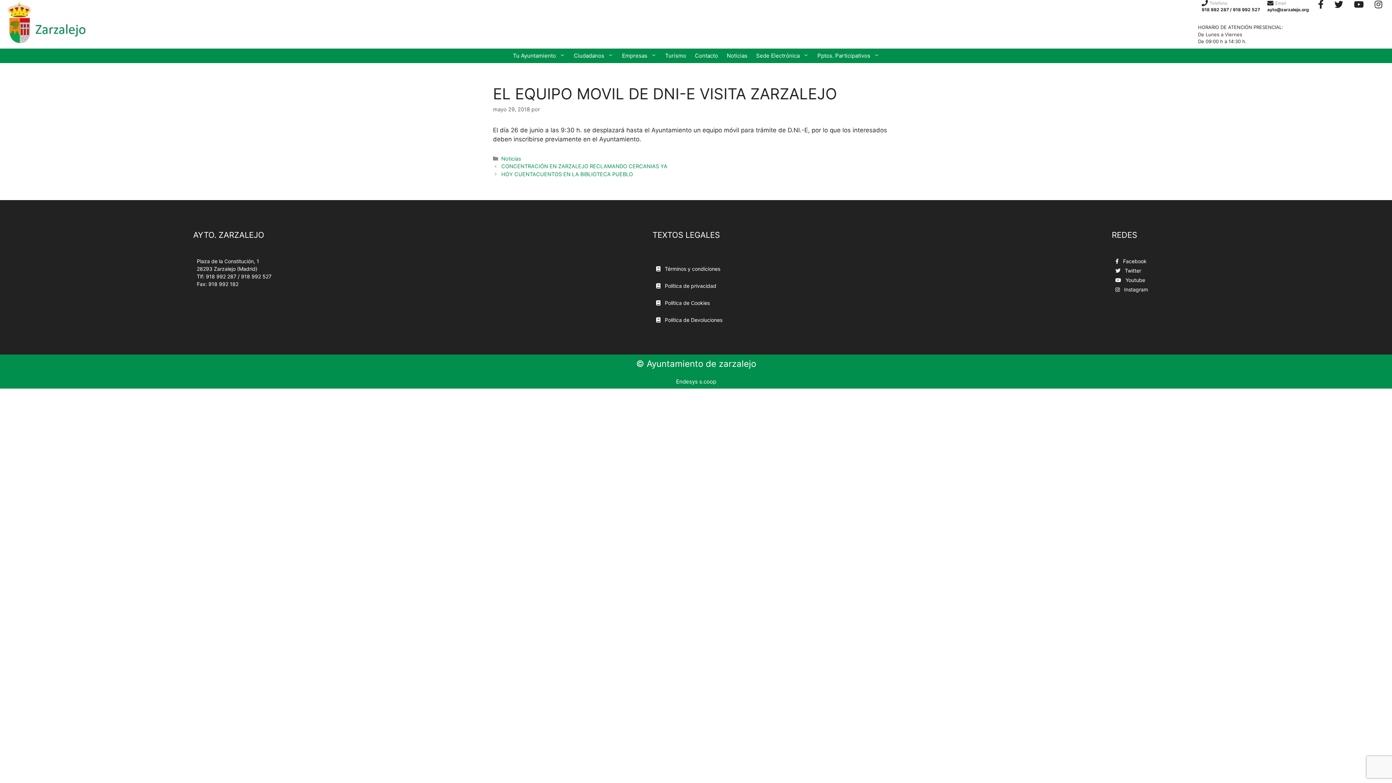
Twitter (1132, 271)
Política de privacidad (689, 286)
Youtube (1134, 280)
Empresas (634, 55)
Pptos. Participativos (843, 55)
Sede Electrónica (778, 55)
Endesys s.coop (696, 381)
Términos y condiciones (691, 269)
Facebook (1134, 261)
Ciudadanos (589, 55)
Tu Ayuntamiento (534, 55)
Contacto (706, 55)
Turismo (675, 55)
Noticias (737, 55)
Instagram (1135, 289)
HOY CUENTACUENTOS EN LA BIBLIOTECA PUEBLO (567, 174)
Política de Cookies (686, 303)
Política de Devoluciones (692, 320)
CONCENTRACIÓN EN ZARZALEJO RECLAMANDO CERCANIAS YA (584, 166)
